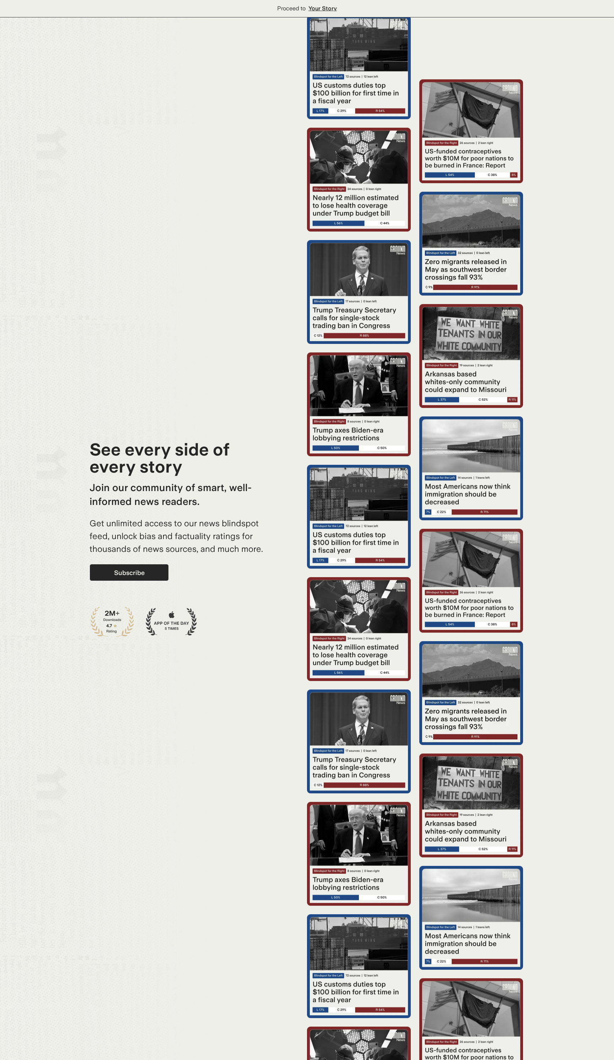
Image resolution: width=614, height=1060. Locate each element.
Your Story (322, 8)
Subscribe (129, 572)
